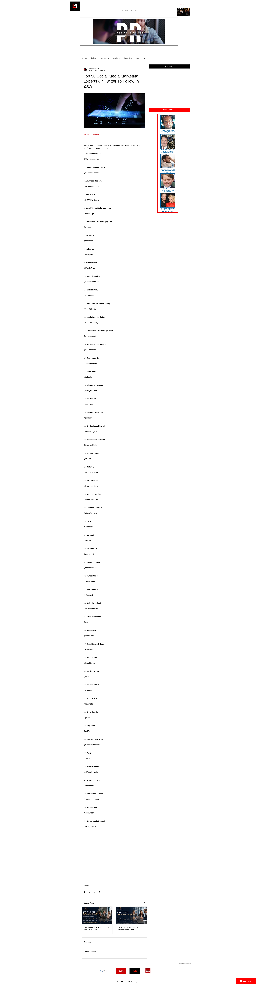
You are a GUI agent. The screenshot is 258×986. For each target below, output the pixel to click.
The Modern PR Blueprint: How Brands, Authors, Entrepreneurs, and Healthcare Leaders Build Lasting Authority (96, 928)
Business (93, 58)
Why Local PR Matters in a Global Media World (129, 928)
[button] (162, 41)
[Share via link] (99, 892)
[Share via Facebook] (84, 892)
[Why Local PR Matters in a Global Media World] (131, 915)
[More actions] (143, 69)
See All (143, 903)
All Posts (84, 58)
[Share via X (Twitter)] (89, 892)
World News (116, 58)
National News (128, 58)
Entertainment (104, 58)
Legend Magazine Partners (129, 976)
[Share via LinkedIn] (94, 892)
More (137, 58)
